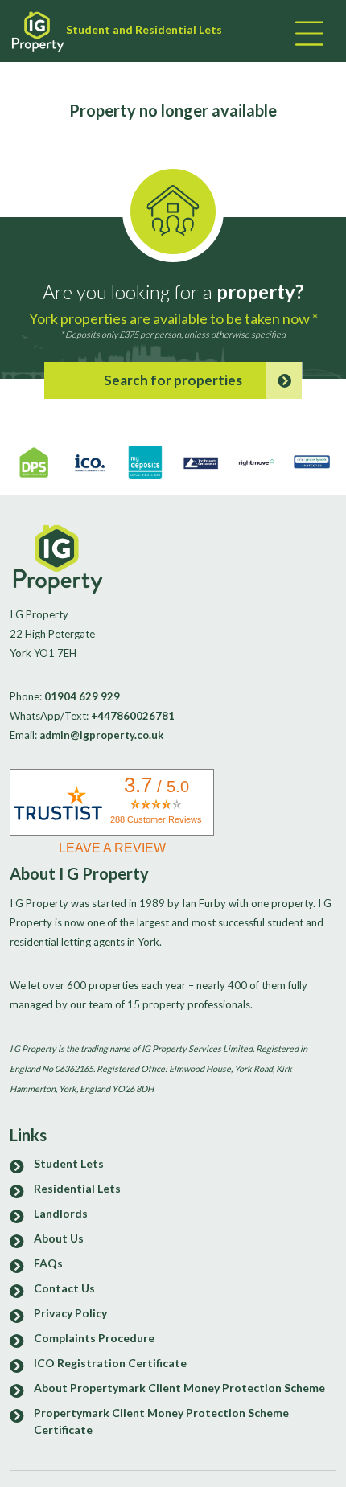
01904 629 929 (82, 696)
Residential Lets (77, 1188)
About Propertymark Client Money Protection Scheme (179, 1388)
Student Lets (69, 1163)
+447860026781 (133, 715)
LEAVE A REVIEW (112, 848)
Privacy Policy (70, 1313)
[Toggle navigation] (307, 35)
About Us (59, 1238)
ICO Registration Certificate (110, 1363)
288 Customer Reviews (156, 819)
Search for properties (173, 380)
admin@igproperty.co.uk (101, 735)
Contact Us (64, 1288)
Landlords (61, 1213)
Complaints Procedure (94, 1338)
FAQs (48, 1263)
